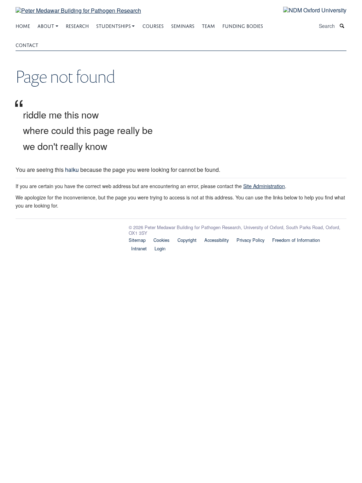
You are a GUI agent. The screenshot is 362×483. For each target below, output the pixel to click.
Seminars (182, 25)
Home (23, 25)
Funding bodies (242, 25)
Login (159, 248)
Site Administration (264, 186)
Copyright (187, 240)
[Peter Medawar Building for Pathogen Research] (78, 6)
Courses (153, 25)
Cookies (161, 240)
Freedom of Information (296, 240)
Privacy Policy (250, 240)
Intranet (139, 248)
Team (208, 25)
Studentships (113, 25)
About (45, 25)
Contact (27, 44)
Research (77, 25)
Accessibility (216, 240)
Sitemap (137, 240)
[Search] (342, 26)
